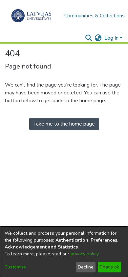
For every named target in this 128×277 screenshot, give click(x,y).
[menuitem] (98, 38)
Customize (15, 267)
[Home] (31, 16)
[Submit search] (89, 38)
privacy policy (84, 254)
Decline (86, 267)
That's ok (109, 267)
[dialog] (64, 252)
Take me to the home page (64, 124)
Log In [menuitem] (111, 38)
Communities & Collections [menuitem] (94, 15)
